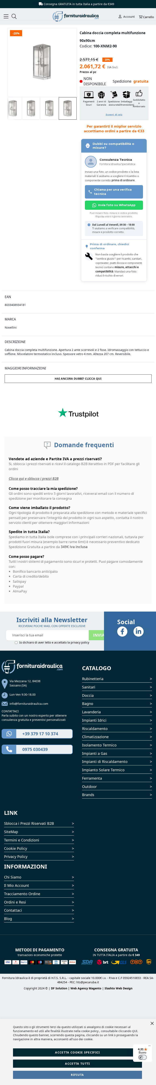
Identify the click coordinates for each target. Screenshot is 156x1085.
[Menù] (6, 17)
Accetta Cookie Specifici (77, 1052)
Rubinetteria (92, 678)
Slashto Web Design (118, 988)
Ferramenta (92, 778)
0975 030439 (35, 749)
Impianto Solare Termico (103, 769)
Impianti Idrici (94, 720)
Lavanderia (91, 711)
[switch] (143, 1057)
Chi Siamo (12, 877)
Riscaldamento (95, 728)
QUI (134, 1031)
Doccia (88, 695)
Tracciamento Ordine (22, 893)
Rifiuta (77, 1075)
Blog (8, 918)
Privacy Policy (15, 856)
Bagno (87, 703)
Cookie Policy (15, 848)
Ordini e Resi (15, 902)
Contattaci (13, 910)
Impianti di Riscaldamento (105, 761)
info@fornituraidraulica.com (29, 704)
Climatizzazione (95, 736)
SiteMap (11, 831)
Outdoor (89, 786)
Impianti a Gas (94, 753)
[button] (11, 108)
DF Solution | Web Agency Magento (76, 988)
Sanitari (88, 687)
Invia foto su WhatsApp (116, 205)
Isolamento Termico (99, 745)
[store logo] (78, 16)
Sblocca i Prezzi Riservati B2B (29, 823)
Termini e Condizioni (21, 840)
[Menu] (149, 1046)
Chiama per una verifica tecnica (113, 192)
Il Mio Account (16, 885)
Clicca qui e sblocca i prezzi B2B (34, 478)
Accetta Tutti (77, 1063)
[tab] (78, 295)
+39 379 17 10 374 (40, 733)
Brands (88, 794)
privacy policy (80, 642)
